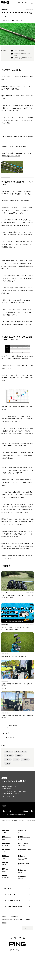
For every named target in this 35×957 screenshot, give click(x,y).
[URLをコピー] (22, 20)
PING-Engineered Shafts (11, 156)
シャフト (4, 16)
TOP (2, 820)
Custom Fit (4, 9)
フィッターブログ (13, 820)
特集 (6, 820)
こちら (22, 146)
